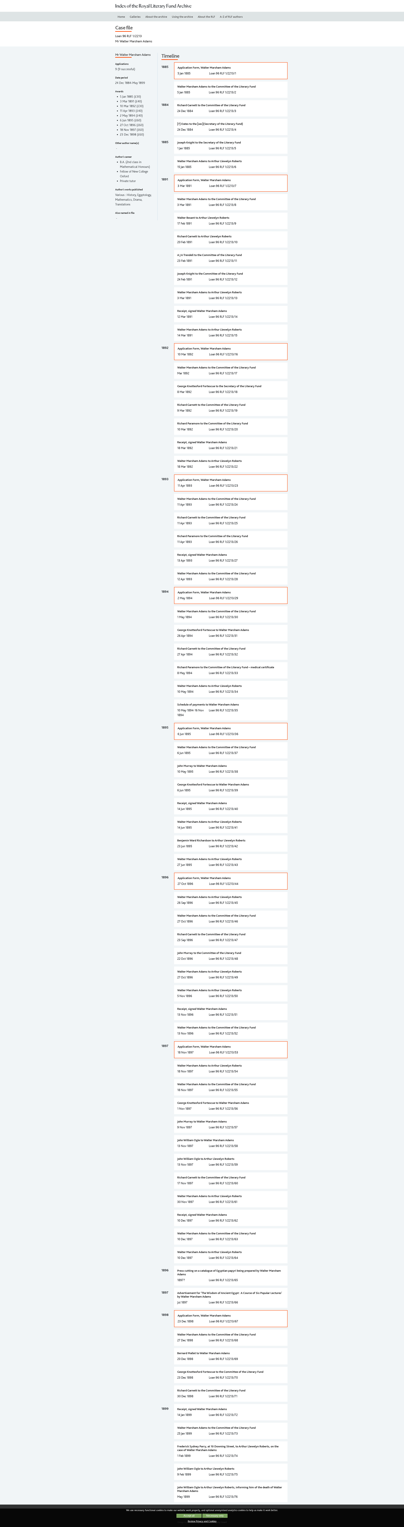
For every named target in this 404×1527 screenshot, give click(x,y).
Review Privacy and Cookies (202, 1521)
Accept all (189, 1515)
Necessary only (215, 1515)
